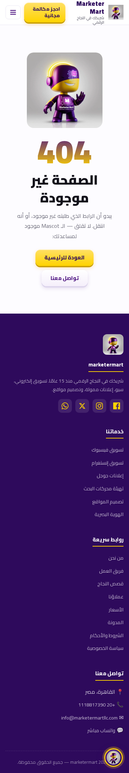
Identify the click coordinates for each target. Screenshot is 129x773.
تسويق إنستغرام (107, 462)
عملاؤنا (115, 596)
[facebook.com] (116, 406)
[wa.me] (65, 406)
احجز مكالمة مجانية (46, 12)
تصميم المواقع (107, 501)
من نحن (115, 557)
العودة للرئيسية (64, 257)
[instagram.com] (99, 406)
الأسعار (116, 609)
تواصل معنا (65, 278)
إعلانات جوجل (110, 475)
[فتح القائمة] (13, 12)
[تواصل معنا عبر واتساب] (113, 757)
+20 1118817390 (96, 704)
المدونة (115, 622)
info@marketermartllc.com (89, 717)
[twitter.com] (82, 406)
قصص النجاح (110, 583)
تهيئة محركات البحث (103, 488)
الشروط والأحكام (106, 635)
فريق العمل (111, 570)
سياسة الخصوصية (105, 648)
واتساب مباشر (101, 730)
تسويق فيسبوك (107, 449)
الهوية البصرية (109, 514)
